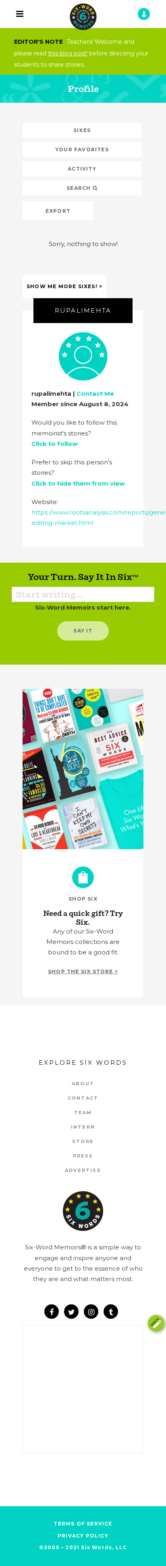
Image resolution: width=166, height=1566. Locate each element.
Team (83, 1112)
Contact (83, 1098)
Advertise (83, 1170)
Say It (82, 631)
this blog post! (67, 53)
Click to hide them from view (78, 483)
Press (83, 1156)
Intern (83, 1127)
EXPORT (58, 211)
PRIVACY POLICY (83, 1536)
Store (83, 1141)
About (83, 1083)
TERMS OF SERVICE (83, 1524)
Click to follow (54, 443)
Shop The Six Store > (83, 971)
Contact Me (95, 393)
